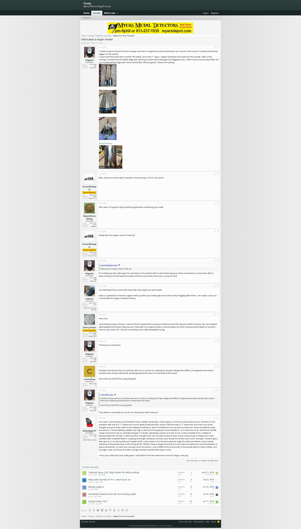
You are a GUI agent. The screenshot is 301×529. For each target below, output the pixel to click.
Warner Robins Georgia (89, 440)
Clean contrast (89, 522)
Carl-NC (212, 496)
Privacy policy (198, 522)
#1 (218, 47)
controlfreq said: (106, 394)
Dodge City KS (92, 336)
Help (207, 522)
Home (86, 13)
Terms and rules (185, 522)
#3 (218, 203)
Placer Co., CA (92, 198)
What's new (109, 13)
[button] (117, 13)
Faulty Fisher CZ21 (98, 501)
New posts (86, 18)
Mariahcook (91, 482)
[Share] (215, 47)
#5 (218, 261)
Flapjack (86, 43)
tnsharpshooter (92, 475)
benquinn (91, 496)
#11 (217, 418)
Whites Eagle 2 (96, 486)
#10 (217, 390)
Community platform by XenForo (143, 526)
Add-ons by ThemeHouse (166, 526)
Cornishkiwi (91, 504)
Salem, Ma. (93, 68)
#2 (218, 174)
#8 (218, 341)
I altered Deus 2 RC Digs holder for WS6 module (113, 472)
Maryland (93, 226)
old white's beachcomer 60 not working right (112, 494)
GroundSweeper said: (108, 265)
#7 (218, 314)
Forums (97, 13)
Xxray (212, 482)
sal (89, 489)
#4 (218, 231)
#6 (218, 286)
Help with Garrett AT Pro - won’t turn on (109, 479)
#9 (218, 366)
